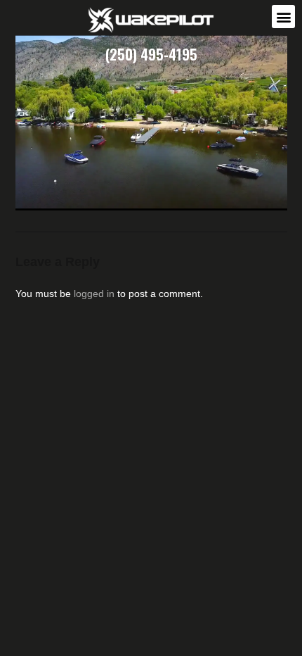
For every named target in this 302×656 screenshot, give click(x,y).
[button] (283, 16)
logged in (94, 293)
